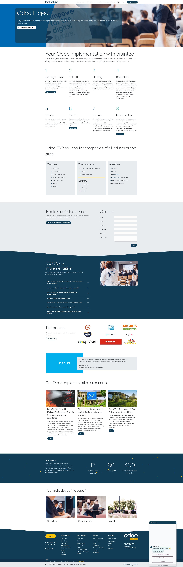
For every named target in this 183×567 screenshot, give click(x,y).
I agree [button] (135, 564)
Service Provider (97, 541)
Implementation (65, 545)
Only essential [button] (127, 564)
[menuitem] (81, 2)
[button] (118, 2)
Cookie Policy (83, 564)
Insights (112, 521)
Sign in (123, 2)
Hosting (63, 552)
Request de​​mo (132, 2)
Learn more (73, 128)
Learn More (120, 134)
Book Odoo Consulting (26, 27)
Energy (94, 543)
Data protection (57, 561)
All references (51, 339)
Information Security (74, 561)
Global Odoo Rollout (66, 548)
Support (63, 550)
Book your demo (50, 92)
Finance (79, 547)
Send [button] (133, 245)
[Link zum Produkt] (60, 507)
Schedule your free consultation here (58, 223)
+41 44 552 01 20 (50, 544)
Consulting (52, 521)
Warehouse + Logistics (98, 548)
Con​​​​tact (51, 536)
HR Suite (79, 541)
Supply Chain (120, 177)
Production (95, 550)
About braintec (112, 538)
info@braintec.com (50, 542)
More (50, 438)
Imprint (52, 561)
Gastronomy (115, 174)
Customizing (64, 543)
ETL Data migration (82, 549)
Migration (63, 554)
